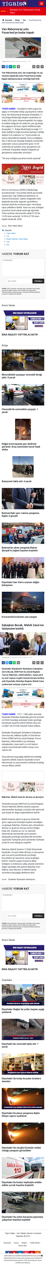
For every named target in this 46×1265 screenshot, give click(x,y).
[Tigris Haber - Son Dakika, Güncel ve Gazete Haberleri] (14, 3)
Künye (16, 1243)
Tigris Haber (11, 233)
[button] (33, 66)
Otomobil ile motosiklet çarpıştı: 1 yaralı (26, 11)
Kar (7, 245)
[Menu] (42, 3)
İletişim (24, 1243)
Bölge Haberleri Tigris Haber (17, 239)
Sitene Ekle (22, 1246)
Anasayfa (8, 20)
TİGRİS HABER (8, 109)
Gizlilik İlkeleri (35, 1243)
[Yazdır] (18, 66)
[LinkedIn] (10, 66)
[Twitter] (6, 66)
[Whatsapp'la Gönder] (14, 66)
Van (24, 20)
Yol (7, 236)
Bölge (17, 20)
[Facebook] (3, 66)
